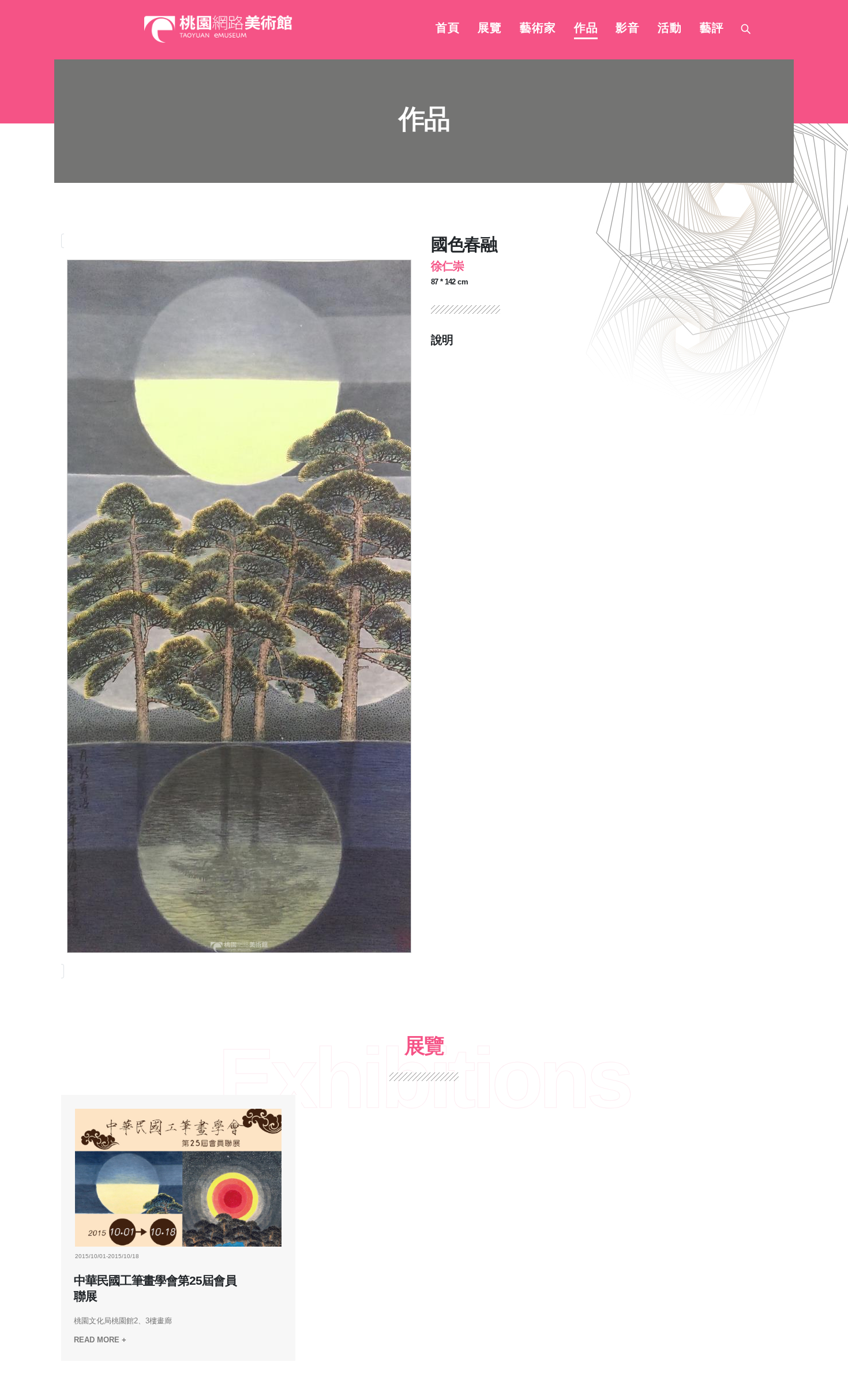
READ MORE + (100, 1339)
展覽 (490, 29)
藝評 (712, 29)
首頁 (448, 29)
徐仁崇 (447, 266)
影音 (628, 29)
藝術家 (538, 29)
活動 (670, 29)
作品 (586, 29)
